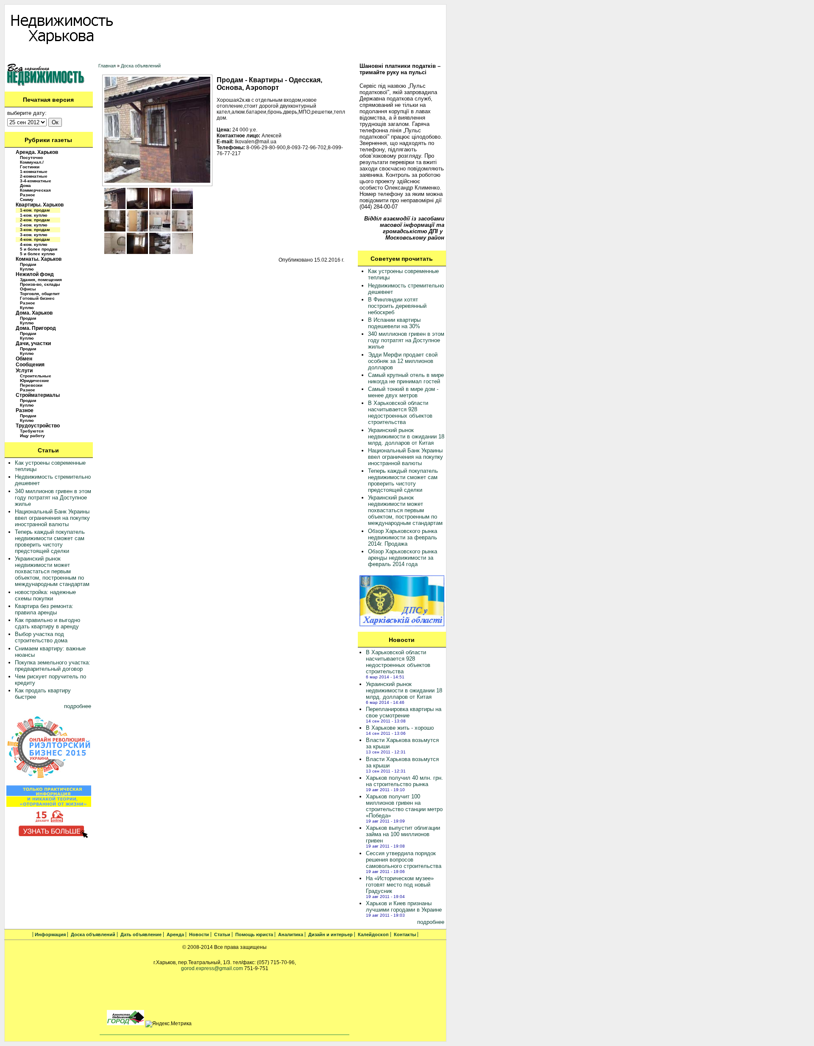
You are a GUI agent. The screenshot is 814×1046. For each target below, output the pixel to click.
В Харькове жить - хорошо (400, 728)
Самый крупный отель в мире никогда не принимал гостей (406, 378)
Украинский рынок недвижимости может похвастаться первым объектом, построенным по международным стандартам (52, 571)
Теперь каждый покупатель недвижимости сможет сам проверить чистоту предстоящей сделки (50, 541)
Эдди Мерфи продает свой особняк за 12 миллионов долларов (403, 361)
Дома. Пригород (36, 328)
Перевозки (31, 385)
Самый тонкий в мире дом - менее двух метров (403, 392)
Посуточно (31, 157)
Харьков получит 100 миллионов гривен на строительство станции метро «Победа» (404, 806)
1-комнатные (33, 171)
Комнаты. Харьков (38, 259)
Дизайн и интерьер (333, 56)
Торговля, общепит (40, 293)
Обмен (24, 359)
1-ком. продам (35, 210)
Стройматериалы (38, 395)
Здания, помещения (41, 279)
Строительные (35, 376)
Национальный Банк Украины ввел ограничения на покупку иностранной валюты (52, 517)
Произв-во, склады (40, 284)
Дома (25, 185)
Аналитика (289, 56)
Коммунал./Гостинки (32, 164)
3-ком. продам (35, 229)
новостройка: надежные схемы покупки (45, 595)
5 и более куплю (37, 253)
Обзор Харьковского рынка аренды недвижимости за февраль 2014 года (402, 557)
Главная (107, 65)
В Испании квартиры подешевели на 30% (394, 323)
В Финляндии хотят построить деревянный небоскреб (397, 305)
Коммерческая (35, 190)
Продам (28, 264)
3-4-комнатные (35, 181)
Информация (24, 56)
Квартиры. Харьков (40, 205)
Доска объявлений (71, 56)
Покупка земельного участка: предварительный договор (52, 665)
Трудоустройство (38, 426)
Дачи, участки (33, 343)
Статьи (214, 56)
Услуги (24, 371)
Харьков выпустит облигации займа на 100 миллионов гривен (403, 834)
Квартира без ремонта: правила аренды (44, 609)
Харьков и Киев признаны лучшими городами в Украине (404, 906)
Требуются (32, 431)
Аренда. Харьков (37, 152)
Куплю (27, 269)
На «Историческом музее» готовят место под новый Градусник (400, 884)
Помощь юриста (249, 56)
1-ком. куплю (33, 215)
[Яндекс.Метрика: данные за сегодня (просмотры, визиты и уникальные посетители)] (168, 1024)
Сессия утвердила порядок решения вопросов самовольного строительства (403, 859)
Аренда (161, 56)
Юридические (34, 380)
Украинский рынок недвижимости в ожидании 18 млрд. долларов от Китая (406, 436)
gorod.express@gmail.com (212, 968)
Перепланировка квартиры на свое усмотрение (403, 712)
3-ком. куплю (33, 234)
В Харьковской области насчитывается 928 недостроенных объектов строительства (400, 412)
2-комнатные (33, 176)
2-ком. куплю (33, 225)
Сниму (26, 199)
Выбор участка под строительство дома (41, 637)
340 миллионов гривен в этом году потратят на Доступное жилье (53, 497)
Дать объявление (123, 56)
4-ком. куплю (33, 244)
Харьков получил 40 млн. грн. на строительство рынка (404, 781)
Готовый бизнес (37, 298)
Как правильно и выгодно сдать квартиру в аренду (47, 623)
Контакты (414, 56)
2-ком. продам (35, 220)
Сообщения (30, 365)
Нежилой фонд (35, 274)
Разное (27, 194)
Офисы (28, 289)
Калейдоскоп (379, 56)
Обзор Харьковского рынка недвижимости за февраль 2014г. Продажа (402, 537)
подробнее (77, 706)
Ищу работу (32, 435)
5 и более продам (38, 249)
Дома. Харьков (34, 313)
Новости (187, 56)
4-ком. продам (35, 239)
